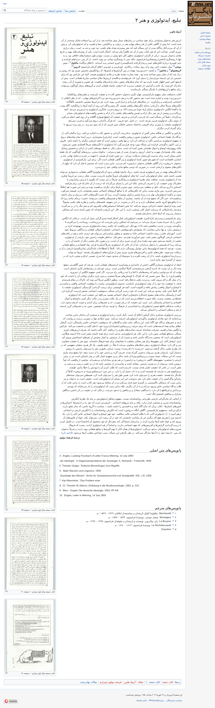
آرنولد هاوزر (130, 682)
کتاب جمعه (167, 682)
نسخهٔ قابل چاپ (203, 62)
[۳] (73, 66)
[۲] (174, 66)
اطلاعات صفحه (204, 68)
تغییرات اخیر (205, 36)
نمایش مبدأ (70, 11)
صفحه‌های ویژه (204, 59)
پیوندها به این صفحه (202, 52)
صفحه (181, 11)
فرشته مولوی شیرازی (110, 682)
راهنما (207, 42)
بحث (173, 11)
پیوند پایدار (206, 65)
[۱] (70, 62)
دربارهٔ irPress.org (156, 700)
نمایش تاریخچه (55, 11)
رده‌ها (177, 682)
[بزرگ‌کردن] (6, 101)
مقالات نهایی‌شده (88, 682)
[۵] (158, 70)
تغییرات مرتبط (204, 55)
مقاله (140, 682)
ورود (5, 3)
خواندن (81, 11)
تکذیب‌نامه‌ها (142, 700)
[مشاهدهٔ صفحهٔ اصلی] (200, 13)
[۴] (170, 70)
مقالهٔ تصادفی (204, 39)
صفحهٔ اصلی (205, 32)
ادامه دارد (67, 432)
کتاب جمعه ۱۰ (153, 682)
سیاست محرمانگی (174, 700)
